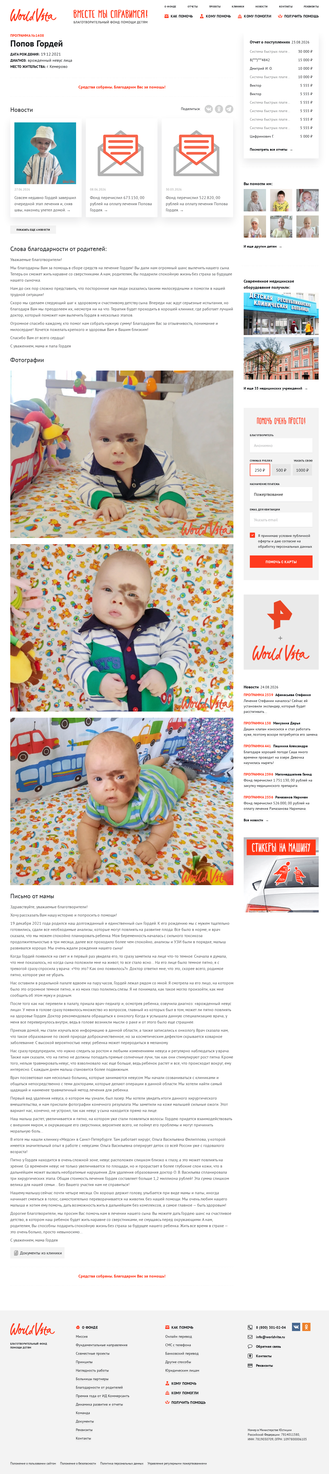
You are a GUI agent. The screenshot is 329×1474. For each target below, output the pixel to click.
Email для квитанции (265, 509)
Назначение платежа (265, 484)
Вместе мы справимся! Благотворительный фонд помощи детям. (110, 16)
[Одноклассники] (219, 109)
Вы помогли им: (258, 183)
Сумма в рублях (261, 460)
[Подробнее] (281, 703)
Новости (261, 687)
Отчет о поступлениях (279, 42)
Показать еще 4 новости (33, 229)
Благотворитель (261, 435)
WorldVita (33, 15)
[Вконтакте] (209, 109)
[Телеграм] (229, 109)
